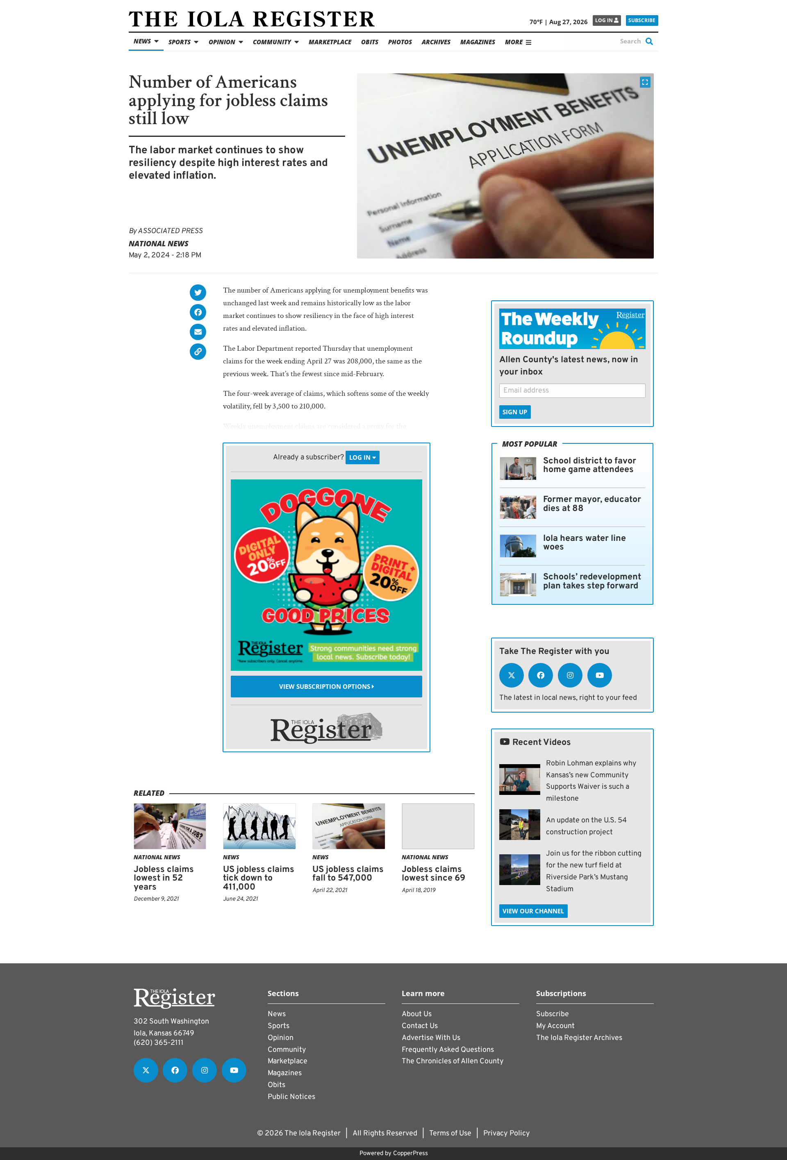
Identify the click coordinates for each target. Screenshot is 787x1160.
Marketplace (330, 42)
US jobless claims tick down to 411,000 (258, 878)
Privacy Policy (506, 1133)
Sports (179, 42)
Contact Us (420, 1026)
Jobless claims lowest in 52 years (164, 878)
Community (272, 42)
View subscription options (325, 686)
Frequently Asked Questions (448, 1050)
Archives (436, 42)
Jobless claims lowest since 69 (433, 874)
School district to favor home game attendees (589, 466)
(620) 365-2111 (159, 1043)
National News (159, 243)
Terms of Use (450, 1133)
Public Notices (291, 1097)
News (142, 41)
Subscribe (641, 20)
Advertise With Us (431, 1038)
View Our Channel (533, 911)
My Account (555, 1026)
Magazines (477, 42)
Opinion (222, 42)
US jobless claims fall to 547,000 (348, 874)
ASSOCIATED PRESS (170, 231)
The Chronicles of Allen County (453, 1061)
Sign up (515, 412)
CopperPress (410, 1154)
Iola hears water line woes (584, 543)
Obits (369, 42)
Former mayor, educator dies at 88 (592, 504)
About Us (417, 1014)
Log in (604, 20)
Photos (400, 42)
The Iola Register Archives (579, 1038)
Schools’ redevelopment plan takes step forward (592, 582)
